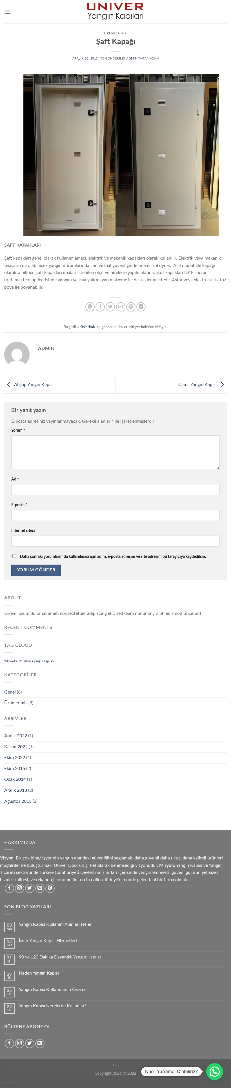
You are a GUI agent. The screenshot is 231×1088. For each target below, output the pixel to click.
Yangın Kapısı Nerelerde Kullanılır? (52, 1006)
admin (131, 58)
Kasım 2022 (16, 747)
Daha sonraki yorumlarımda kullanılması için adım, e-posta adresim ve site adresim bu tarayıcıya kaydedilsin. (113, 556)
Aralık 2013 (15, 790)
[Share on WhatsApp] (90, 307)
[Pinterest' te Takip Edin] (50, 888)
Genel (10, 692)
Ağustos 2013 (18, 801)
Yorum (18, 430)
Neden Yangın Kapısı (39, 973)
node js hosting (15, 1085)
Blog (115, 1065)
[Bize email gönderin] (40, 888)
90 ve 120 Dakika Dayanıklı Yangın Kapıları (61, 957)
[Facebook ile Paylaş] (100, 307)
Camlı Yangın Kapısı (198, 384)
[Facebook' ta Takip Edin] (9, 888)
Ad (15, 479)
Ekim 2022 (14, 757)
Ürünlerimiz (115, 33)
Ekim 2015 (14, 768)
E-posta (19, 505)
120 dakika (25, 661)
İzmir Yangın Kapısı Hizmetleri (48, 940)
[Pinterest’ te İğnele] (131, 307)
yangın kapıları (44, 661)
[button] (214, 1071)
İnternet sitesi (23, 530)
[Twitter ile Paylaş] (110, 307)
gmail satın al (8, 1085)
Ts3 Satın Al (2, 1085)
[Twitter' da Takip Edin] (29, 888)
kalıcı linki (126, 327)
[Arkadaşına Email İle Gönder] (120, 307)
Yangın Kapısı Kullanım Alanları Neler (55, 924)
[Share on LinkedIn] (141, 307)
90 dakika (10, 661)
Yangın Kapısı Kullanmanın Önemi (52, 989)
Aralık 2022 (15, 736)
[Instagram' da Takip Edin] (19, 888)
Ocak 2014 (15, 779)
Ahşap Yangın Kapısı (33, 384)
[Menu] (7, 12)
